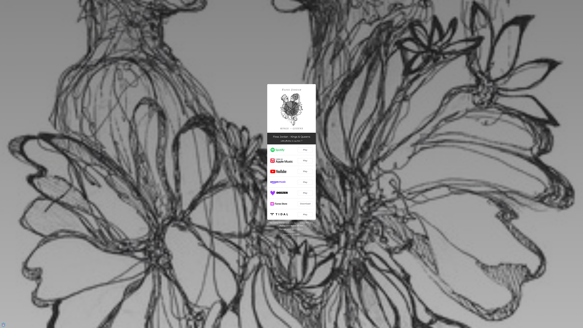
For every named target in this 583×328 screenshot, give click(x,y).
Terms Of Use (296, 225)
